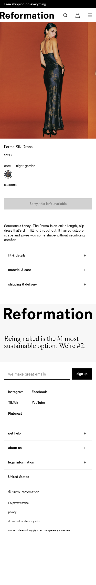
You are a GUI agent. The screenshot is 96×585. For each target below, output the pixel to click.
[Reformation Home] (27, 15)
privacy (12, 512)
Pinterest (15, 413)
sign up (82, 374)
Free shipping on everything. (25, 4)
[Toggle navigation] (90, 15)
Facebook (39, 392)
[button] (65, 15)
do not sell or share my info (23, 521)
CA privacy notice (18, 503)
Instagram (16, 392)
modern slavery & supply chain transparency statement (39, 530)
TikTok (13, 402)
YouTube (38, 402)
